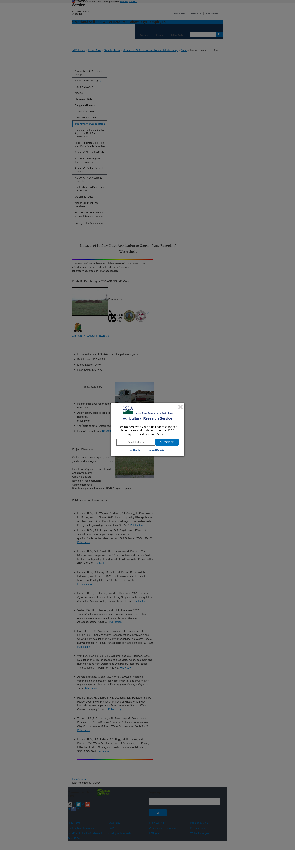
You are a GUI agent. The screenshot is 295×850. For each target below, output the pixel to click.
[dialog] (147, 429)
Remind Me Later (156, 450)
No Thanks (135, 450)
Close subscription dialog (180, 407)
